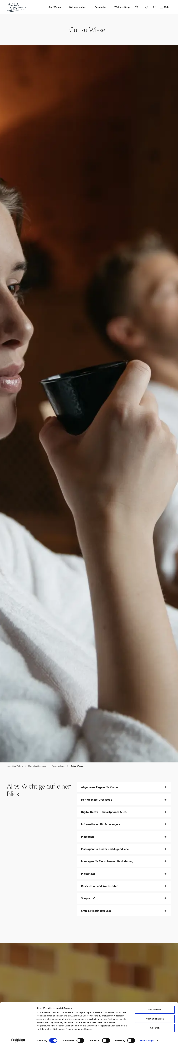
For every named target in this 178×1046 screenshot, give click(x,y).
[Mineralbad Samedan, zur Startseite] (17, 7)
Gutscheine (100, 7)
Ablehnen (155, 1028)
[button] (124, 787)
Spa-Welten (55, 7)
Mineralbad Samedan (37, 766)
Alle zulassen (154, 1009)
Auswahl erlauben (155, 1019)
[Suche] (154, 7)
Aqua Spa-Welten (15, 766)
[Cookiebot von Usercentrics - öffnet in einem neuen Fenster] (18, 1041)
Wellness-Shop (122, 7)
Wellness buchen (77, 7)
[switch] (80, 1040)
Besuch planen (58, 766)
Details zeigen (147, 1040)
